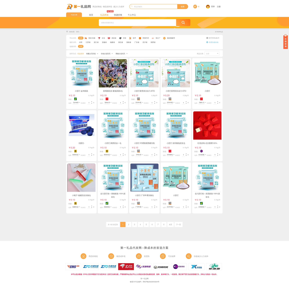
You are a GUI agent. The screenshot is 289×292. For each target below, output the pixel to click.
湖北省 (120, 42)
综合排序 (80, 53)
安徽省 (104, 42)
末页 (170, 224)
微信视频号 (171, 38)
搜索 (182, 6)
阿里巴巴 (146, 38)
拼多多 (114, 38)
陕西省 (153, 42)
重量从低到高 (120, 53)
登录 (213, 6)
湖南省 (128, 42)
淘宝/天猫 (91, 38)
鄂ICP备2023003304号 (151, 281)
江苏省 (88, 42)
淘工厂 (158, 38)
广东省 (136, 42)
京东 (103, 38)
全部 (80, 38)
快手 (134, 38)
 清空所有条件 (212, 38)
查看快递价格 (212, 42)
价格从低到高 (105, 53)
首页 (77, 32)
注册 (219, 6)
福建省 (112, 42)
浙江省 (96, 42)
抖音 (124, 38)
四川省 (145, 42)
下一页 (178, 224)
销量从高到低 (91, 53)
